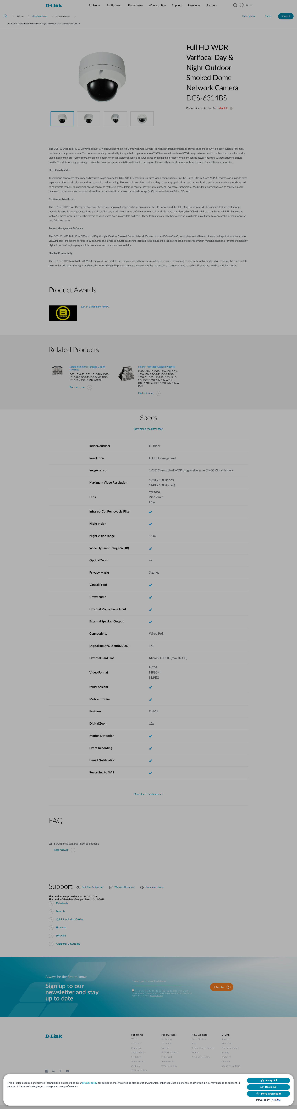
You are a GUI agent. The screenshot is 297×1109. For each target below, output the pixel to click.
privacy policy (89, 1082)
